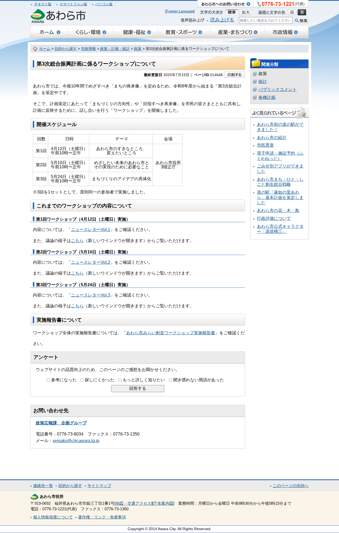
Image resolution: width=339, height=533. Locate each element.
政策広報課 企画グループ (61, 423)
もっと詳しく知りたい (144, 380)
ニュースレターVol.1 (90, 229)
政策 (137, 49)
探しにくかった (99, 380)
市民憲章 (265, 145)
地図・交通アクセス (133, 503)
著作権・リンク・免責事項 (102, 517)
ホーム (44, 49)
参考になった (64, 380)
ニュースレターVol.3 (90, 295)
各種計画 (266, 97)
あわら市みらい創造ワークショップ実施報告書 (170, 333)
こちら (77, 240)
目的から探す (66, 49)
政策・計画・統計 (115, 49)
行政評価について (274, 218)
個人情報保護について (53, 517)
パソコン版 (104, 4)
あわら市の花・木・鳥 (278, 210)
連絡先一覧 (43, 485)
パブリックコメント (277, 89)
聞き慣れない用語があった (198, 380)
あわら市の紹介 (272, 137)
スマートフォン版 (73, 4)
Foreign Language (180, 11)
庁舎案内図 (163, 503)
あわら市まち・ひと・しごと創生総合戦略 (280, 182)
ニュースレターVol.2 (90, 262)
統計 (262, 81)
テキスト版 (42, 4)
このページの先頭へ (291, 485)
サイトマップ (99, 485)
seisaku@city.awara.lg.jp (76, 440)
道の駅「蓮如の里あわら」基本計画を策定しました (280, 197)
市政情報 (88, 49)
